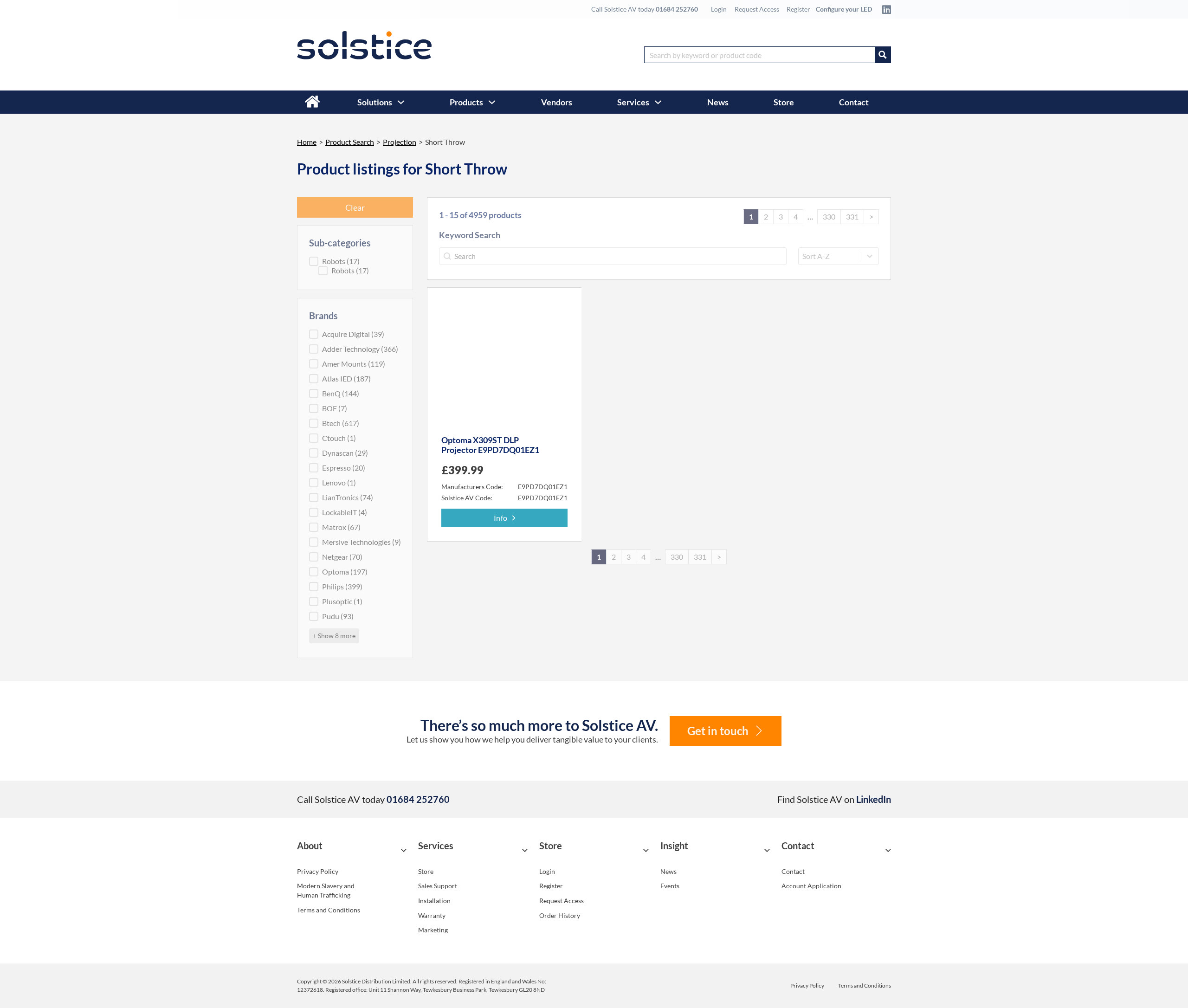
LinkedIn (873, 799)
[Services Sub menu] (658, 102)
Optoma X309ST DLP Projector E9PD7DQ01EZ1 (490, 445)
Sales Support (437, 886)
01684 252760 (677, 9)
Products (466, 102)
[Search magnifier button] (883, 55)
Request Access (757, 9)
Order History (559, 915)
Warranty (432, 915)
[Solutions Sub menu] (401, 102)
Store (784, 102)
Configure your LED (844, 9)
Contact (854, 102)
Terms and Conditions (328, 910)
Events (669, 886)
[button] (352, 850)
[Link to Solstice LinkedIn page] (884, 9)
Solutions (374, 102)
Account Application (811, 886)
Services (633, 102)
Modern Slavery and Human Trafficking (326, 890)
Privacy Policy (317, 871)
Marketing (433, 930)
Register (798, 9)
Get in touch (718, 730)
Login (719, 9)
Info (501, 517)
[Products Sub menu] (492, 102)
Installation (434, 901)
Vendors (556, 102)
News (718, 102)
